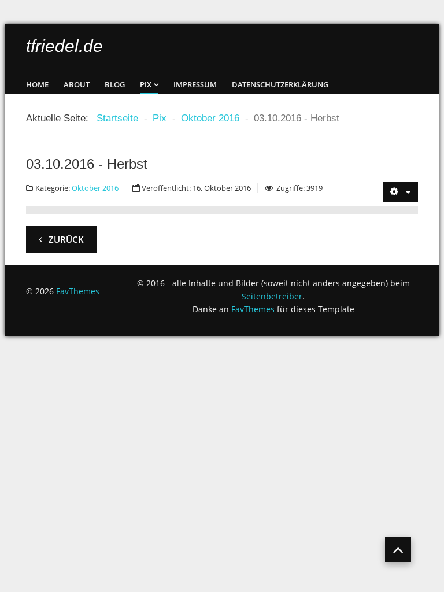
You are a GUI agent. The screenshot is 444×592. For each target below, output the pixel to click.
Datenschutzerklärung (280, 84)
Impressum (195, 84)
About (77, 84)
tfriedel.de (64, 46)
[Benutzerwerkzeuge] (400, 192)
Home (37, 84)
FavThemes (77, 291)
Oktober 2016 (95, 188)
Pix (145, 84)
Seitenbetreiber (272, 296)
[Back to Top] (398, 549)
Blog (115, 84)
